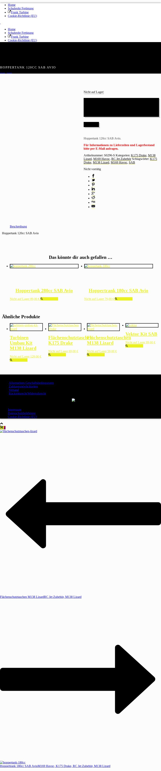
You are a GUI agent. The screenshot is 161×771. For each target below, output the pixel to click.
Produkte (9, 73)
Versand (14, 390)
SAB (132, 162)
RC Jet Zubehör (121, 158)
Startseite (2, 73)
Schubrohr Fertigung (21, 8)
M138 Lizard (101, 162)
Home (12, 4)
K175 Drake (138, 155)
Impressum (14, 409)
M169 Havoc (101, 158)
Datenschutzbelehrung (22, 413)
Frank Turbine (20, 12)
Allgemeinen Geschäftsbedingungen (31, 383)
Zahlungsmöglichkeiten (23, 386)
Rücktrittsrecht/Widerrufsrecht (27, 393)
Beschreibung (18, 226)
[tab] (18, 226)
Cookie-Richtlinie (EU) (22, 16)
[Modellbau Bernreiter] (0, 22)
